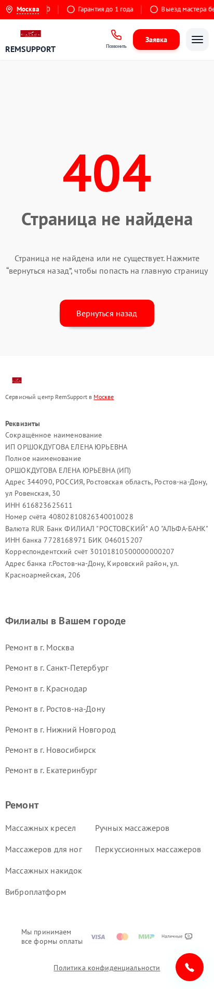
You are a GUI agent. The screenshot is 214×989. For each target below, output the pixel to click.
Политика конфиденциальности (107, 967)
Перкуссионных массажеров (148, 849)
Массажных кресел (40, 828)
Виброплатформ (35, 892)
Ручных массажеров (132, 828)
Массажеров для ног (43, 849)
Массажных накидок (44, 870)
